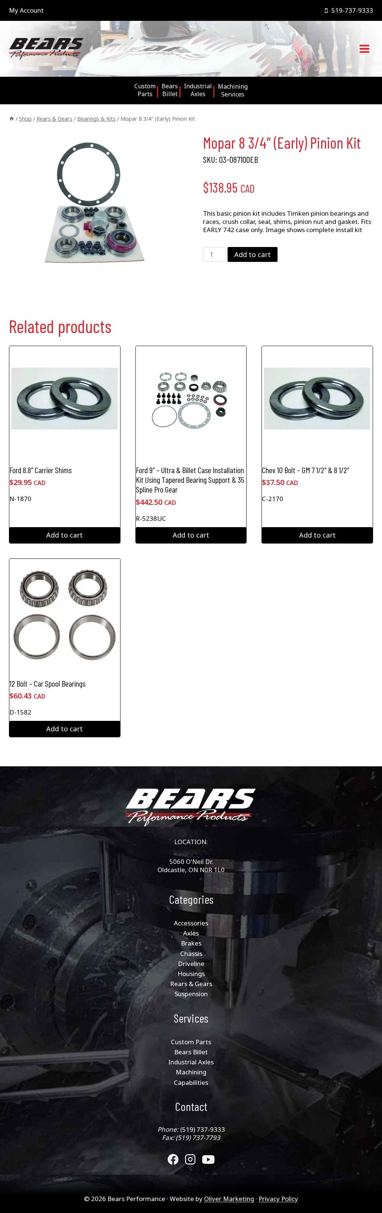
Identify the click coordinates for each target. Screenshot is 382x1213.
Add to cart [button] (64, 535)
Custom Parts (191, 1042)
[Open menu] (364, 49)
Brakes (191, 943)
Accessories (191, 923)
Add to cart (252, 254)
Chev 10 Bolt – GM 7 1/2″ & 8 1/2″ (305, 470)
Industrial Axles (191, 1062)
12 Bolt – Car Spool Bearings (47, 683)
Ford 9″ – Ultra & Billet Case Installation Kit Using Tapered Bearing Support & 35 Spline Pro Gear (190, 479)
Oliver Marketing (229, 1198)
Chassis (191, 953)
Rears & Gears (191, 983)
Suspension (191, 993)
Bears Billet (191, 1052)
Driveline (191, 963)
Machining (191, 1072)
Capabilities (191, 1082)
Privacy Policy (278, 1198)
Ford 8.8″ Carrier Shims (40, 470)
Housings (191, 973)
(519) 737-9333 (202, 1129)
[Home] (11, 118)
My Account (26, 10)
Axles (191, 933)
